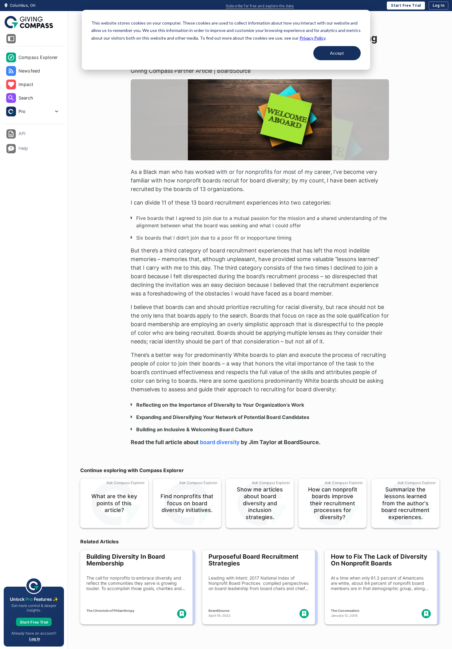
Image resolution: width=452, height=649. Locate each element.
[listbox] (33, 85)
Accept (337, 53)
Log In (438, 5)
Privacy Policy (312, 38)
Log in (34, 638)
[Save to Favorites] (181, 613)
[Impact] (11, 84)
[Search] (11, 98)
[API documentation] (11, 134)
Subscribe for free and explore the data (260, 6)
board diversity (220, 442)
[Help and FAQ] (11, 149)
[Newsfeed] (11, 71)
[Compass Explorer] (11, 57)
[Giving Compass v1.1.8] (33, 22)
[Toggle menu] (11, 39)
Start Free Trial (406, 5)
